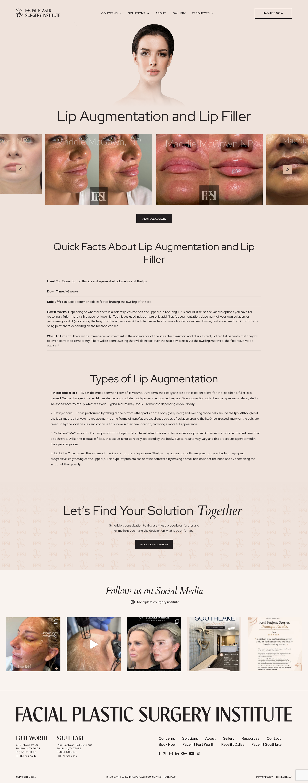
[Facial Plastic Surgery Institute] (38, 13)
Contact (274, 738)
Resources (201, 13)
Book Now (167, 744)
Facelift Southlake (267, 744)
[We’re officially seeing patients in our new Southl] (214, 644)
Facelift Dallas (233, 744)
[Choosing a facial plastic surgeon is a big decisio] (275, 644)
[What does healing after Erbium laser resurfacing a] (33, 644)
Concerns (109, 13)
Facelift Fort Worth (198, 744)
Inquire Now (273, 13)
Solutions (136, 13)
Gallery (179, 13)
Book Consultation (154, 544)
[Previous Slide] (20, 169)
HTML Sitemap (284, 777)
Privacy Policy (264, 777)
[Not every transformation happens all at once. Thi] (154, 644)
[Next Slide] (287, 169)
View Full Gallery (154, 218)
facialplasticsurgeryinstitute (158, 602)
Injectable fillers (65, 393)
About (161, 13)
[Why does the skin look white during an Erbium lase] (94, 644)
